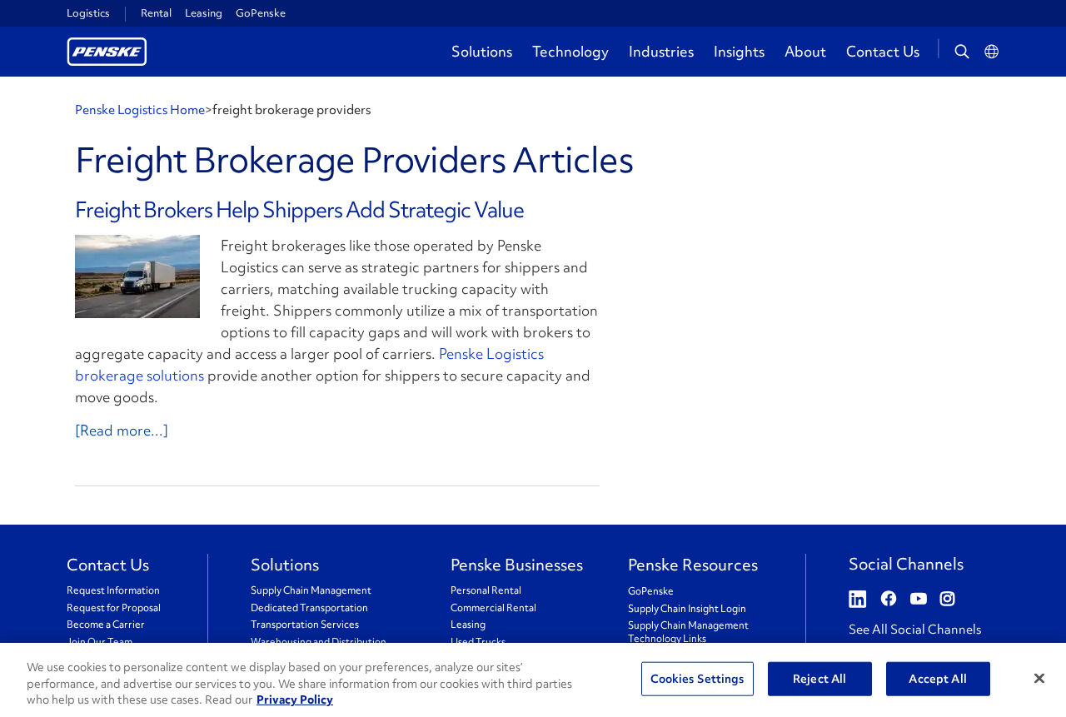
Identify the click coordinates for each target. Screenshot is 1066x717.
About (805, 51)
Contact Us (882, 51)
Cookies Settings (697, 677)
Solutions (481, 51)
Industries (661, 51)
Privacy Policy (295, 699)
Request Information (113, 591)
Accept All (937, 677)
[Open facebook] (888, 599)
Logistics (88, 13)
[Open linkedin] (858, 599)
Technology (570, 51)
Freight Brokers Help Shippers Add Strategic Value (299, 210)
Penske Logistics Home (140, 110)
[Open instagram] (947, 599)
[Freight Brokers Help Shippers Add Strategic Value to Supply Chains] (137, 276)
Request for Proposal (114, 608)
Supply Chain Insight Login (687, 609)
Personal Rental (486, 591)
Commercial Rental (493, 608)
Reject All (819, 677)
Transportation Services (305, 625)
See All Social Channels (915, 629)
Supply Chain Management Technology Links (688, 632)
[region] (533, 680)
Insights (739, 51)
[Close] (1039, 678)
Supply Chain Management (311, 591)
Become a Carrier (106, 625)
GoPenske (261, 13)
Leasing (203, 13)
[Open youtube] (918, 599)
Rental (156, 13)
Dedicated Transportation (309, 608)
